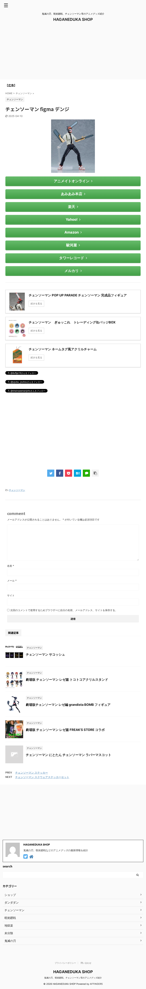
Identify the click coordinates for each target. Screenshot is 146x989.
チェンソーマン (17, 490)
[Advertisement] (73, 53)
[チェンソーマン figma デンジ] (77, 473)
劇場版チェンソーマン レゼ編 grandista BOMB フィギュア (68, 705)
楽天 (71, 207)
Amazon (71, 232)
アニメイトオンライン (71, 181)
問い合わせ (86, 963)
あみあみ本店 (71, 194)
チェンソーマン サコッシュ (45, 654)
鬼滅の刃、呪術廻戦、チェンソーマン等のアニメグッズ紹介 (73, 977)
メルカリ (71, 271)
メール (12, 580)
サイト (11, 595)
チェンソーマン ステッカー (31, 772)
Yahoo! (71, 219)
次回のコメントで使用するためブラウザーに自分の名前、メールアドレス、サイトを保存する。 (64, 610)
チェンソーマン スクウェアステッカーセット (42, 777)
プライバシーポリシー (65, 963)
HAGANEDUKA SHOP (73, 19)
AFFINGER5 (96, 984)
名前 (10, 565)
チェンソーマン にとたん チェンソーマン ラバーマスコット (68, 755)
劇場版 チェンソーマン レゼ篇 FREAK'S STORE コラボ (65, 730)
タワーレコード (71, 258)
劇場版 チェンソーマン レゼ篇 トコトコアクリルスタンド (67, 679)
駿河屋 (71, 245)
